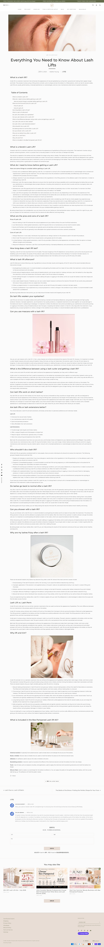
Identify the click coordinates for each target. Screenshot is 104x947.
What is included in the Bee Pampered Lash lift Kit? (27, 140)
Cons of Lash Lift (18, 108)
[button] (93, 5)
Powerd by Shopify (7, 942)
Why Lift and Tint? (18, 137)
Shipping (5, 921)
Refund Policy (7, 927)
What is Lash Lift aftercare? (20, 112)
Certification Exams (8, 918)
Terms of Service (8, 930)
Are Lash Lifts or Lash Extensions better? (24, 124)
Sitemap (5, 932)
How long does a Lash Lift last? (21, 110)
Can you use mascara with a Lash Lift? (23, 117)
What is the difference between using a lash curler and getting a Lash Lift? (34, 119)
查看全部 (52, 900)
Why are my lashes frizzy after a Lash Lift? (24, 133)
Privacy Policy (7, 923)
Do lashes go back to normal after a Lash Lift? (25, 128)
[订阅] (100, 922)
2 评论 (64, 72)
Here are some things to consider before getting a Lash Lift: (30, 101)
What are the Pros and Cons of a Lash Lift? (25, 103)
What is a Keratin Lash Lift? (20, 96)
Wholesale (6, 925)
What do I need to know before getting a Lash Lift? (27, 99)
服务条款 (64, 852)
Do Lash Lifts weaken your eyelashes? (23, 114)
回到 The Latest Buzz (53, 781)
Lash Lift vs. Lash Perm (19, 135)
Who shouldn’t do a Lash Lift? (21, 126)
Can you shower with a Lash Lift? (22, 130)
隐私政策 (58, 852)
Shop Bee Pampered (11, 940)
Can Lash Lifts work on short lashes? (23, 121)
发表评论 (52, 848)
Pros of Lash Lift (18, 105)
